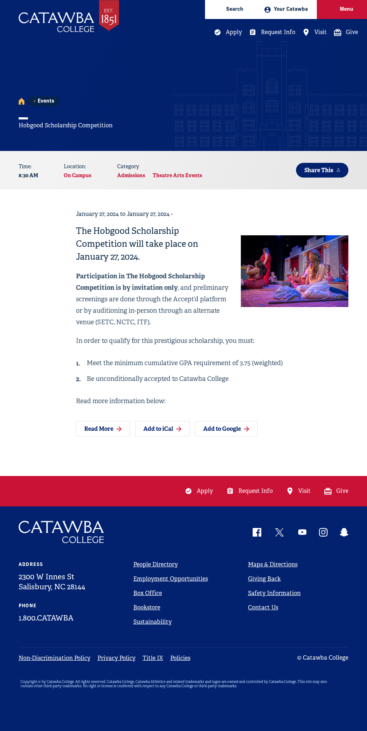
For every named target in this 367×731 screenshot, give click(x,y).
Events (46, 101)
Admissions (131, 175)
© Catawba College (322, 657)
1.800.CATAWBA (46, 618)
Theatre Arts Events (177, 175)
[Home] (21, 101)
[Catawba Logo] (62, 532)
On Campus (77, 175)
